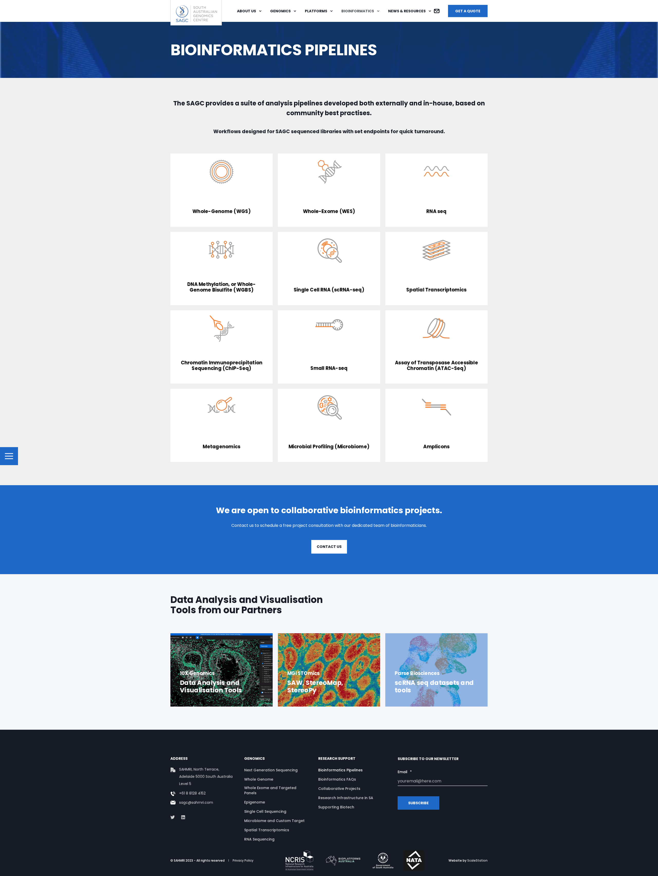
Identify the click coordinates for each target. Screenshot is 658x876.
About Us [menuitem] (246, 11)
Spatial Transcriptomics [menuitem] (266, 830)
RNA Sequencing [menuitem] (259, 839)
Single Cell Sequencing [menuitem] (265, 811)
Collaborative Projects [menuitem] (339, 788)
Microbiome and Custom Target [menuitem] (274, 820)
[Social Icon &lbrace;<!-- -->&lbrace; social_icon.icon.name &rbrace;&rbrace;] (174, 817)
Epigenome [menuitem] (254, 802)
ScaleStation (477, 860)
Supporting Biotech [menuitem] (336, 807)
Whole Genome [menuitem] (258, 779)
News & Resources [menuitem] (407, 11)
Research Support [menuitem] (336, 759)
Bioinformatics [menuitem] (357, 11)
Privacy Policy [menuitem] (243, 860)
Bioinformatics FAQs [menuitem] (337, 779)
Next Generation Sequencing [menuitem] (271, 770)
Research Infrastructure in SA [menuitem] (345, 797)
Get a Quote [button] (467, 10)
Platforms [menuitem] (316, 11)
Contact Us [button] (329, 546)
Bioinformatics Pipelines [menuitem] (340, 770)
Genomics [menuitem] (280, 11)
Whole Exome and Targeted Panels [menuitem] (270, 790)
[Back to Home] (196, 22)
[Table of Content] (9, 456)
